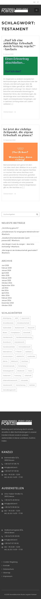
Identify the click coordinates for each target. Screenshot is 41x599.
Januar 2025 (6, 280)
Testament (6, 376)
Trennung (17, 376)
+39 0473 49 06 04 (11, 500)
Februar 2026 (7, 268)
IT (38, 2)
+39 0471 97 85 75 (11, 464)
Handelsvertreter (9, 347)
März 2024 (6, 295)
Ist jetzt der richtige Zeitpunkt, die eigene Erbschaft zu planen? (18, 132)
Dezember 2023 (8, 303)
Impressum (7, 576)
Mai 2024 (5, 290)
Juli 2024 (5, 288)
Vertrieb (32, 385)
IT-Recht (18, 352)
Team (30, 371)
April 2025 (5, 273)
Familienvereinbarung (24, 337)
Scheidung (22, 366)
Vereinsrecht (7, 385)
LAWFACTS (20, 356)
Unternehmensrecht (10, 380)
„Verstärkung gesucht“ (10, 228)
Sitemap (6, 573)
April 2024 (5, 293)
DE (34, 2)
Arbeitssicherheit (23, 323)
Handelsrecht (19, 342)
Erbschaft (26, 332)
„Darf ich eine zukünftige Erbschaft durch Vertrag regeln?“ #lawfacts (19, 44)
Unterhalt (28, 376)
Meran (5, 361)
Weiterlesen (8, 112)
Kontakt (6, 565)
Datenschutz (8, 569)
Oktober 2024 (7, 283)
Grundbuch (7, 342)
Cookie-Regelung (10, 562)
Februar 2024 (7, 298)
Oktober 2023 (7, 305)
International (7, 352)
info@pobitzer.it (10, 467)
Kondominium (8, 356)
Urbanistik (24, 380)
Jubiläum (28, 352)
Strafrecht (20, 371)
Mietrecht (14, 361)
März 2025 (5, 275)
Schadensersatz (9, 366)
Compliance (15, 332)
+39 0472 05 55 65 (11, 536)
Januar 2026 (6, 270)
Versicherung (20, 385)
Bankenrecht (19, 328)
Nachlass (25, 361)
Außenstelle (7, 328)
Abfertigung (7, 318)
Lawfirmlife (31, 356)
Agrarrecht (25, 318)
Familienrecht (7, 337)
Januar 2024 (6, 300)
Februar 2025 (6, 278)
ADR (16, 318)
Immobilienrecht (24, 347)
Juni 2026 (5, 265)
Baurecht (31, 328)
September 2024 (8, 285)
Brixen (5, 332)
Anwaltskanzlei (8, 323)
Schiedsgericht (8, 371)
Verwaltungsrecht (9, 390)
